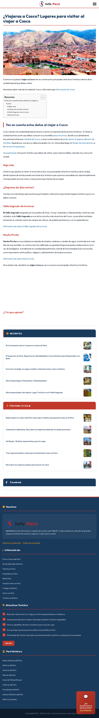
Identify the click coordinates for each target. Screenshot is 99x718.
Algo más (12, 106)
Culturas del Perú (9, 685)
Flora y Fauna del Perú (12, 559)
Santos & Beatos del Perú (13, 694)
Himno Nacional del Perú (12, 660)
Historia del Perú (9, 665)
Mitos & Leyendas (10, 699)
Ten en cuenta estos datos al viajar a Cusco (22, 102)
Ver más (8, 643)
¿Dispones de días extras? (19, 109)
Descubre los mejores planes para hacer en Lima (27, 465)
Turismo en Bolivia (10, 598)
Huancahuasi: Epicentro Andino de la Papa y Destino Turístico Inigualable (36, 619)
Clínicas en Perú (9, 569)
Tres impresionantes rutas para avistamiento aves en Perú (31, 453)
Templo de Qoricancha (82, 143)
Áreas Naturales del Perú (13, 564)
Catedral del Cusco (31, 139)
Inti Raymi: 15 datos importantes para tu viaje (26, 441)
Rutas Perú (7, 578)
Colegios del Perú (10, 588)
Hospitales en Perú (10, 574)
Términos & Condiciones (12, 543)
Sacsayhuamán (10, 153)
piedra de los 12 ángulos (73, 139)
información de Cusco (65, 89)
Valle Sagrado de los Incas (19, 112)
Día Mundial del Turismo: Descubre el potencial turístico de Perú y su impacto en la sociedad (44, 635)
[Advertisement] (49, 288)
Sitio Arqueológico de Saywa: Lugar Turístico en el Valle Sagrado (34, 392)
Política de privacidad (31, 543)
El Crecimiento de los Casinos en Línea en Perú (26, 345)
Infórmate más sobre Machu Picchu (18, 258)
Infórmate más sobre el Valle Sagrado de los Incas (25, 226)
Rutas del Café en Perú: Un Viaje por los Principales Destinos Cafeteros (36, 614)
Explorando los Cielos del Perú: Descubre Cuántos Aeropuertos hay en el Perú (40, 418)
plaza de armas (60, 135)
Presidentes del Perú (11, 689)
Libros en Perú (8, 593)
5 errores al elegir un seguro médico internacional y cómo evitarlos (35, 369)
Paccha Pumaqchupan (15, 146)
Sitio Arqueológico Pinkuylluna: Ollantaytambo (26, 381)
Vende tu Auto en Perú (12, 583)
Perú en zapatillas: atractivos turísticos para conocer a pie (30, 625)
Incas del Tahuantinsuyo (12, 680)
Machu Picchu (14, 115)
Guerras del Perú (9, 670)
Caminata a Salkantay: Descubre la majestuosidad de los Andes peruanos (38, 429)
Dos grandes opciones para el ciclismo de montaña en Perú (31, 630)
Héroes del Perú (9, 675)
